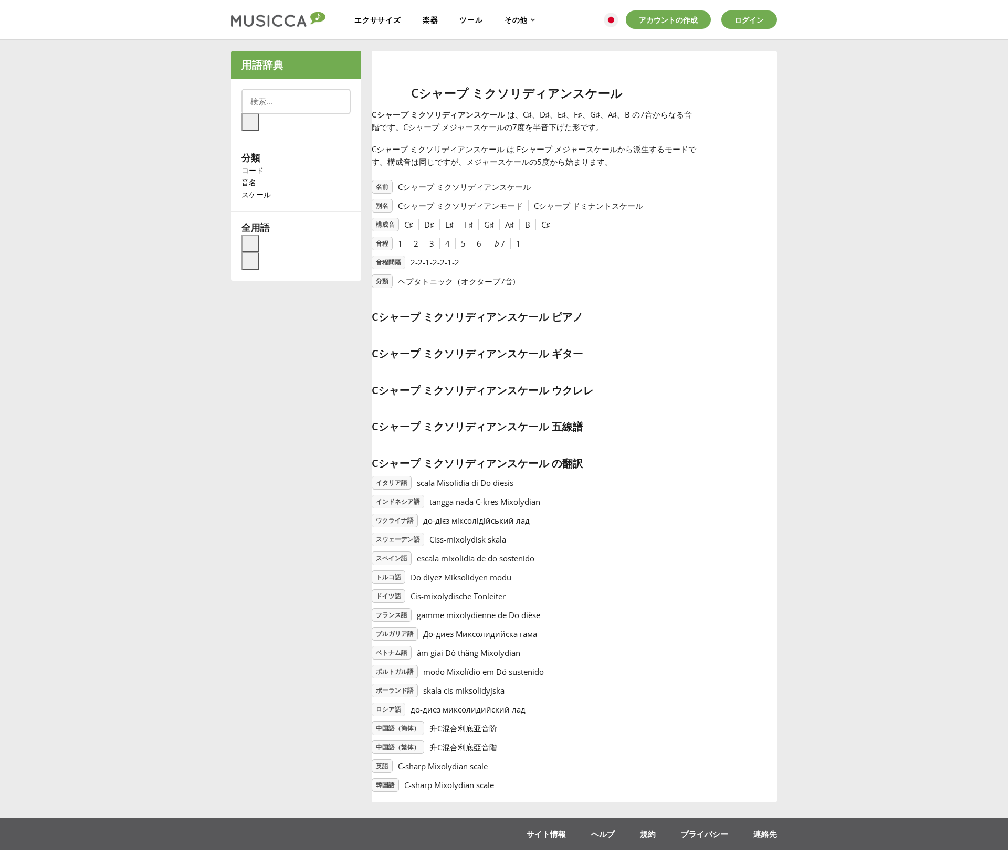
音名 (249, 182)
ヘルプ (603, 833)
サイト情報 (546, 833)
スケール (256, 194)
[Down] (250, 261)
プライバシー (704, 833)
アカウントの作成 (668, 20)
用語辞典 (263, 65)
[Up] (250, 243)
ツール (470, 20)
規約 (648, 833)
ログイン (749, 20)
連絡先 (765, 833)
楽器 (430, 20)
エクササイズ (377, 20)
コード (253, 170)
